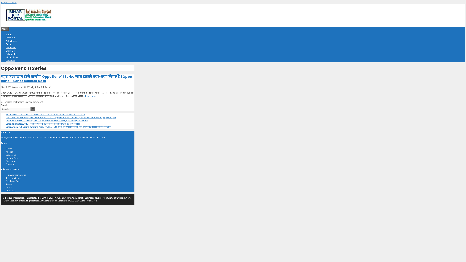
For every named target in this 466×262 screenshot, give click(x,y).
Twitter (9, 184)
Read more (90, 96)
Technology (18, 102)
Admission (11, 47)
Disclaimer (11, 161)
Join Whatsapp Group (16, 175)
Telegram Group (13, 178)
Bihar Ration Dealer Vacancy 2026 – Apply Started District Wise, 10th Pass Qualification (47, 120)
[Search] (32, 109)
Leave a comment (34, 102)
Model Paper (12, 57)
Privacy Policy (12, 158)
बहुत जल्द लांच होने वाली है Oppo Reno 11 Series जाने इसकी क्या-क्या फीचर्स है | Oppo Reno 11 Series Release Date (66, 78)
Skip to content (9, 2)
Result (9, 44)
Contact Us (11, 155)
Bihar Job (10, 37)
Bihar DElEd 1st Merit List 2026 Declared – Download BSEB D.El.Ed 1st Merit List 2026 (45, 114)
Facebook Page (13, 181)
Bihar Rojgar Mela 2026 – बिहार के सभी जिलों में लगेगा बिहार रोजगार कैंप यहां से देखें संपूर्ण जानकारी (43, 124)
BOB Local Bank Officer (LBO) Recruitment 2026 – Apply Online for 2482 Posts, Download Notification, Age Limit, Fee (61, 117)
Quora (9, 187)
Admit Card (11, 41)
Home (9, 34)
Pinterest (10, 190)
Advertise (10, 60)
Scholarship (11, 54)
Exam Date (11, 50)
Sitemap (10, 164)
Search (4, 105)
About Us (10, 152)
